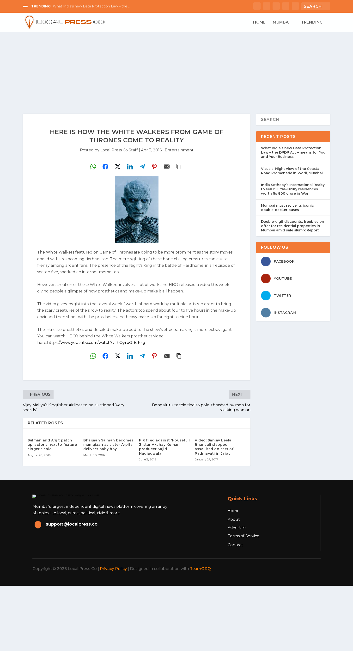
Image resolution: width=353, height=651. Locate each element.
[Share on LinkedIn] (129, 166)
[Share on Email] (166, 166)
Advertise (237, 527)
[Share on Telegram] (142, 166)
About (234, 519)
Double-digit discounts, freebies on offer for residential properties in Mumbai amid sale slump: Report (292, 225)
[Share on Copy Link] (178, 166)
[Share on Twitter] (117, 166)
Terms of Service (243, 536)
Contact (235, 545)
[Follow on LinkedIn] (302, 568)
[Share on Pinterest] (154, 166)
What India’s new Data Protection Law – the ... (91, 6)
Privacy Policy (113, 568)
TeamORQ (200, 568)
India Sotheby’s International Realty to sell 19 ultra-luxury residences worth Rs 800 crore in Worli (293, 189)
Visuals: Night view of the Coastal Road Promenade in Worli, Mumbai (292, 171)
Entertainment (179, 150)
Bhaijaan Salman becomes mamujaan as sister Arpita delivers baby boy (108, 444)
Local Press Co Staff (119, 150)
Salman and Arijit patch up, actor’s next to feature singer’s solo (52, 444)
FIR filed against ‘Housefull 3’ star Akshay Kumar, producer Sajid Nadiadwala (164, 447)
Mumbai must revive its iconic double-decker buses (287, 207)
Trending (312, 22)
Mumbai (281, 22)
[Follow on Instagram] (292, 568)
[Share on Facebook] (105, 166)
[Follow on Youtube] (313, 568)
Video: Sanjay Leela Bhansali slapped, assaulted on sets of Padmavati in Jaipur (214, 447)
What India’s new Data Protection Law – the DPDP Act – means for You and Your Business (293, 152)
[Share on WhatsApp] (93, 166)
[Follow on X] (281, 568)
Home (259, 22)
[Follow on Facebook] (271, 568)
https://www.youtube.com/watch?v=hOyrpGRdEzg (96, 342)
